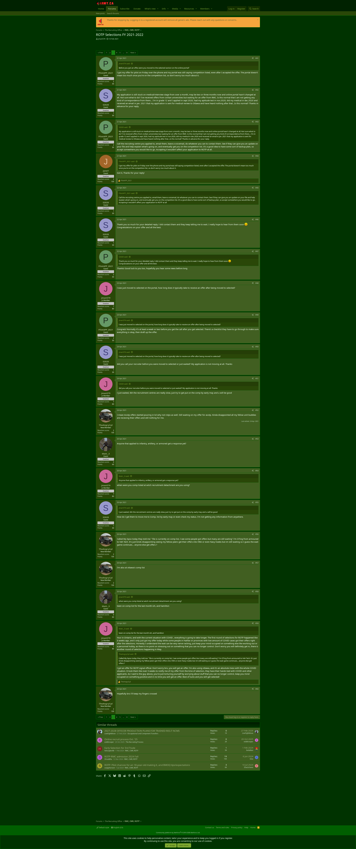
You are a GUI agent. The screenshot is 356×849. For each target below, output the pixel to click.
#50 (257, 346)
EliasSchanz (248, 767)
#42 (257, 90)
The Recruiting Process (134, 742)
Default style (103, 827)
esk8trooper (109, 742)
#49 (257, 315)
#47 (257, 251)
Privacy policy (236, 827)
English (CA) (118, 827)
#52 (257, 410)
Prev (101, 52)
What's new (150, 8)
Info (164, 8)
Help (246, 827)
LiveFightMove (110, 733)
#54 (257, 470)
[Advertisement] (128, 45)
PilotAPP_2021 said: (127, 161)
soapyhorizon (109, 768)
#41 (257, 58)
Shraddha (108, 759)
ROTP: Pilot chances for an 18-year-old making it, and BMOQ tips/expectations (147, 765)
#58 (257, 591)
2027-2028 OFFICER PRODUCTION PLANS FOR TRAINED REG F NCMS (142, 730)
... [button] (123, 52)
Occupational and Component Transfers (143, 733)
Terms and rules (222, 827)
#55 (257, 502)
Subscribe (124, 8)
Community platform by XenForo (178, 832)
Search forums (113, 13)
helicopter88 (109, 750)
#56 (257, 534)
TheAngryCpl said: (126, 654)
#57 (257, 563)
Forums (112, 8)
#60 (257, 689)
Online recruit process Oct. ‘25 (121, 739)
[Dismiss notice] (257, 19)
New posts (100, 13)
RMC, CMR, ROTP (131, 750)
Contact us (209, 827)
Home (101, 8)
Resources (189, 8)
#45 (257, 188)
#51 (257, 378)
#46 (257, 219)
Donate (137, 8)
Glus (251, 759)
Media (175, 8)
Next (132, 52)
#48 (257, 283)
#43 (257, 122)
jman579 (101, 39)
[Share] (252, 58)
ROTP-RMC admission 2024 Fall (121, 756)
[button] (158, 8)
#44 (257, 156)
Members (204, 8)
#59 (257, 623)
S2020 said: (123, 127)
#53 (257, 439)
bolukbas (249, 750)
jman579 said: (124, 63)
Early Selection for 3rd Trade (119, 747)
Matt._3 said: (124, 476)
